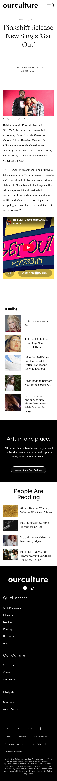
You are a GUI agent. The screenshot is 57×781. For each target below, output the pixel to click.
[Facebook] (19, 60)
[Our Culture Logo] (20, 5)
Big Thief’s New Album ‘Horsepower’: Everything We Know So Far (35, 556)
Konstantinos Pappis (31, 67)
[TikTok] (32, 588)
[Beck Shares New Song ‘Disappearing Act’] (10, 525)
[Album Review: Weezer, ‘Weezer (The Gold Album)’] (10, 511)
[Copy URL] (41, 60)
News (34, 20)
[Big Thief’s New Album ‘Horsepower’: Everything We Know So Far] (10, 554)
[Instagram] (25, 588)
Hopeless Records (31, 140)
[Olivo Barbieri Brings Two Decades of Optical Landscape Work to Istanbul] (13, 363)
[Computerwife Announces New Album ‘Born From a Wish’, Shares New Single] (13, 402)
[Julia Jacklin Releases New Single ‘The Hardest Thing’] (13, 343)
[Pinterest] (26, 60)
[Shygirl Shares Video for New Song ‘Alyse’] (10, 540)
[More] (48, 60)
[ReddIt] (33, 60)
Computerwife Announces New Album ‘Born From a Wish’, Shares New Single (37, 404)
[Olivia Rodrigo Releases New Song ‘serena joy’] (13, 383)
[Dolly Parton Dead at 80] (13, 323)
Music (22, 20)
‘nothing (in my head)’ (16, 150)
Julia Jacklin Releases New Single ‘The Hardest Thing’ (37, 343)
